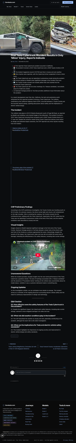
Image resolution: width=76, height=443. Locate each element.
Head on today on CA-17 (19, 128)
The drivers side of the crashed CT (22, 167)
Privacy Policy (68, 440)
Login (64, 367)
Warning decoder (63, 414)
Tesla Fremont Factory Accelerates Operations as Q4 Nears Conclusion (53, 346)
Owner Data (29, 6)
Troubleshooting (29, 414)
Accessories (28, 419)
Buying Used (28, 424)
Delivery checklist (63, 416)
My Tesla (9, 6)
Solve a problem (68, 2)
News (19, 52)
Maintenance (28, 411)
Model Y (16, 6)
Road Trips (28, 421)
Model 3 (44, 411)
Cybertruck (14, 52)
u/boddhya (17, 130)
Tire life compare (63, 411)
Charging (27, 408)
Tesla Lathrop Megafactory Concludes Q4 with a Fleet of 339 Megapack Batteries (22, 346)
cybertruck (25, 130)
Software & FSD (29, 416)
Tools (22, 6)
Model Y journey (65, 6)
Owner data (62, 421)
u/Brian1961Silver (19, 169)
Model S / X (45, 416)
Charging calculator (64, 419)
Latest (36, 6)
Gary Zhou (14, 61)
